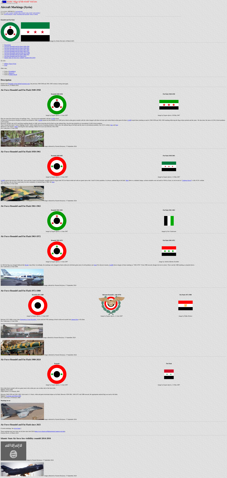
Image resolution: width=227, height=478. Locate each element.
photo (16, 126)
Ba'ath (26, 265)
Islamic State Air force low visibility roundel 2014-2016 (19, 57)
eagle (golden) (36, 12)
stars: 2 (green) (21, 12)
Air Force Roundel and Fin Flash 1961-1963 (16, 49)
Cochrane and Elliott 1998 (13, 396)
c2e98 (53, 118)
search (14, 14)
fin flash (16, 12)
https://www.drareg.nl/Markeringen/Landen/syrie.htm (50, 431)
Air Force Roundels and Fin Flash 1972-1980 (17, 53)
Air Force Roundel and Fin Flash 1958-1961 (16, 48)
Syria (5, 65)
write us (32, 14)
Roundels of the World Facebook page (19, 83)
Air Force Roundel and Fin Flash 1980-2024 (16, 54)
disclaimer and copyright (23, 14)
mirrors (36, 14)
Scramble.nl (12, 71)
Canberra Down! (187, 180)
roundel (11, 12)
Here (127, 180)
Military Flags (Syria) (10, 63)
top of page (17, 428)
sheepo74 (11, 73)
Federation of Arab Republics (28, 319)
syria (7, 12)
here (111, 125)
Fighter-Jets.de (13, 74)
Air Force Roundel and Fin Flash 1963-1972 (16, 51)
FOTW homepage (8, 14)
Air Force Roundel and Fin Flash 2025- (15, 56)
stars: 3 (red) (29, 12)
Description (7, 45)
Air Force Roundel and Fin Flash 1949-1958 (16, 46)
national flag (74, 319)
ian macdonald (19, 11)
